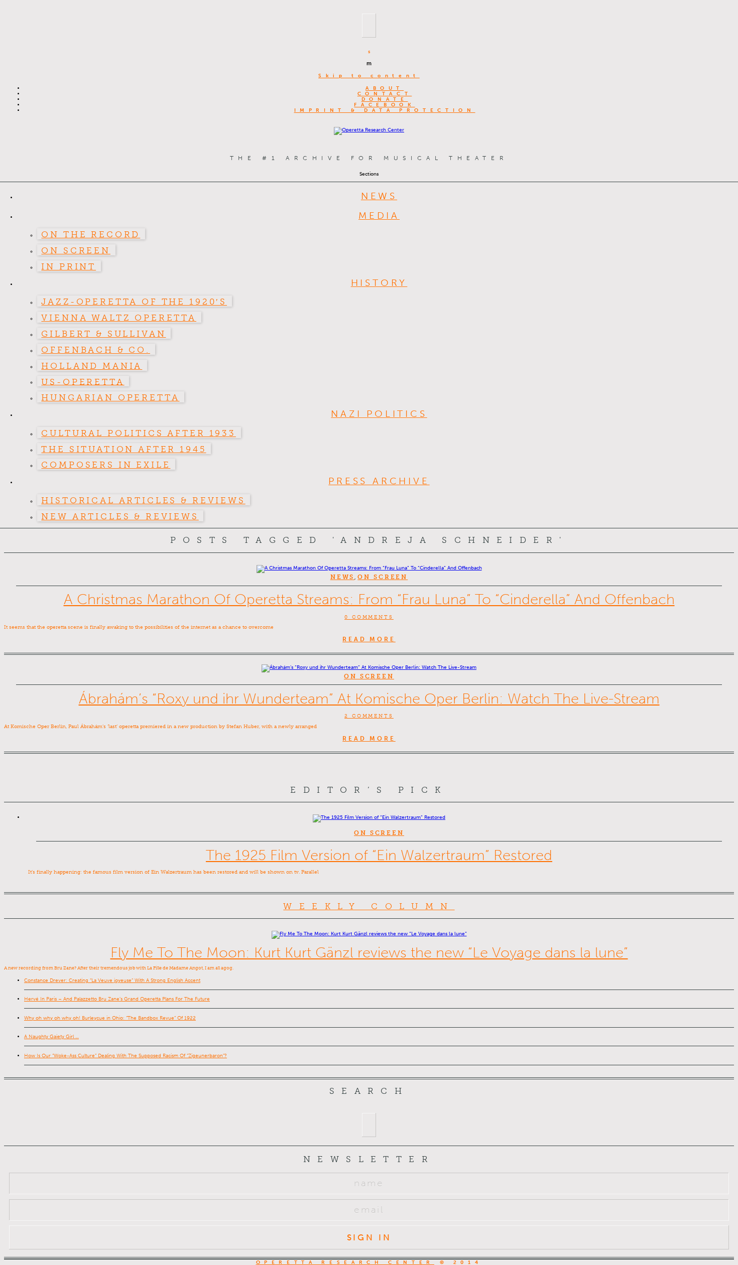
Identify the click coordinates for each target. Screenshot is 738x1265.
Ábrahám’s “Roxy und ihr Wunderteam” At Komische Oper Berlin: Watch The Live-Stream (369, 698)
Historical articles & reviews (143, 500)
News (379, 196)
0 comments (369, 617)
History (379, 283)
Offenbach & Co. (95, 350)
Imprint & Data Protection (384, 110)
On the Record (90, 234)
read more (369, 639)
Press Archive (378, 481)
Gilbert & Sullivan (103, 334)
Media (379, 215)
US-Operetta (82, 381)
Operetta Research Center (345, 1262)
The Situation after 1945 (123, 449)
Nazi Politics (379, 413)
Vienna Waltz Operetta (118, 318)
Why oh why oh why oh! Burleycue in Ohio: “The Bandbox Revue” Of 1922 (110, 1018)
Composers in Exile (105, 465)
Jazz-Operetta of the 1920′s (134, 302)
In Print (68, 266)
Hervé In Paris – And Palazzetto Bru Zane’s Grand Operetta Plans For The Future (117, 999)
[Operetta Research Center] (369, 129)
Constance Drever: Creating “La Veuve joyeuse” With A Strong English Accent (112, 980)
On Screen (75, 250)
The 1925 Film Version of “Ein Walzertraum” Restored (379, 855)
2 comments (369, 716)
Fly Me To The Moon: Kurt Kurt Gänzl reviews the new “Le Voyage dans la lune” (369, 952)
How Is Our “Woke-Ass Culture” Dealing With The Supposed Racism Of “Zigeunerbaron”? (125, 1055)
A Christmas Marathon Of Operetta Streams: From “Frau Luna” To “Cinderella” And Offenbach (369, 599)
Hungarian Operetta (110, 397)
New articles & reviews (119, 516)
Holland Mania (91, 366)
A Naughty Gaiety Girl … (51, 1036)
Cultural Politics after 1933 (138, 433)
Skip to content (369, 75)
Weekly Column (368, 906)
